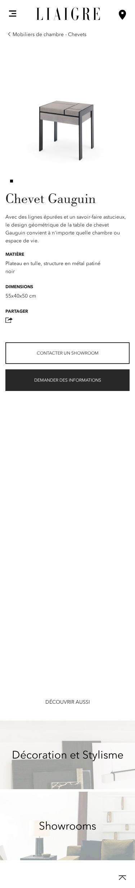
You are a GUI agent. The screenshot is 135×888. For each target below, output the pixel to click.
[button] (12, 13)
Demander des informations (67, 380)
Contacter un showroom (68, 353)
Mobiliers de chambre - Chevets (49, 34)
